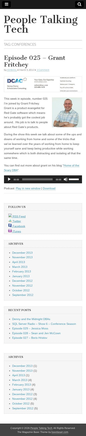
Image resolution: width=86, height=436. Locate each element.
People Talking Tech (41, 24)
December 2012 (22, 280)
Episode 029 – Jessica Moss (30, 328)
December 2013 (22, 252)
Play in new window (28, 188)
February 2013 (21, 271)
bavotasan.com (60, 432)
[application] (43, 179)
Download (49, 188)
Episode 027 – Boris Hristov (29, 337)
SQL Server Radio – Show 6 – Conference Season (44, 323)
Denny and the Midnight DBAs (31, 319)
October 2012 (21, 290)
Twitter (16, 221)
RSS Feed (19, 216)
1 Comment (43, 69)
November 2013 (22, 257)
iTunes (16, 231)
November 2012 (22, 285)
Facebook (18, 226)
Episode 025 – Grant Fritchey (34, 61)
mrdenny (12, 69)
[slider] (74, 179)
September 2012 (22, 295)
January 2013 (21, 276)
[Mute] (66, 179)
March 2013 (19, 266)
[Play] (9, 179)
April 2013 (18, 262)
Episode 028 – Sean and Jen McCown (36, 333)
